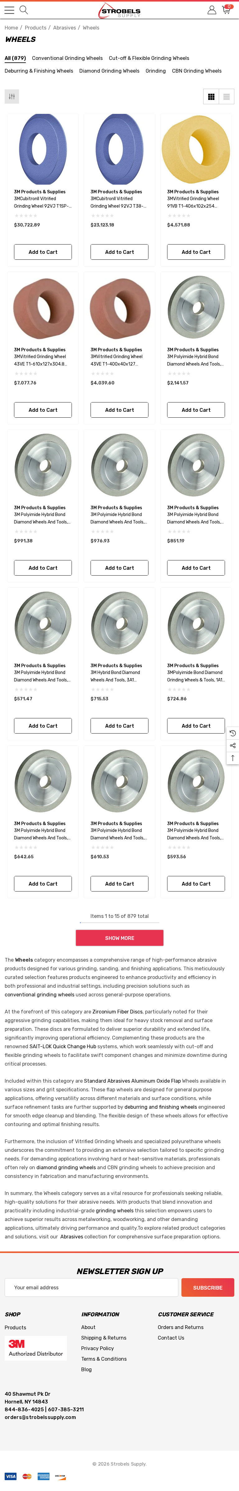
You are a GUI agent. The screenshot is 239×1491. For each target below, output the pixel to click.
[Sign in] (211, 10)
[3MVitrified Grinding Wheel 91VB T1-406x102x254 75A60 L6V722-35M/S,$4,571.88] (196, 149)
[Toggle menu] (9, 10)
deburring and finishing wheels (160, 1107)
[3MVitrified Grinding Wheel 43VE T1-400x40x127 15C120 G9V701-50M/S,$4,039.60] (119, 307)
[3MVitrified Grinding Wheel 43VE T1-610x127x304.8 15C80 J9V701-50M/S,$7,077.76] (42, 307)
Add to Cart (43, 252)
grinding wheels (115, 1211)
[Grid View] (211, 96)
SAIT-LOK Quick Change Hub (63, 1046)
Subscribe (208, 1288)
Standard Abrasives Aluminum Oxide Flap (132, 1081)
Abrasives (71, 1237)
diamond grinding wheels (66, 1167)
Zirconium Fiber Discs (117, 1012)
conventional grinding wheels (39, 995)
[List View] (226, 96)
